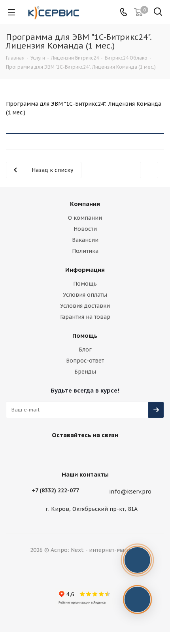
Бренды (85, 371)
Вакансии (85, 239)
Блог (85, 349)
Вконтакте (53, 453)
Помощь (85, 283)
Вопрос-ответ (85, 360)
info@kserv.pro (130, 491)
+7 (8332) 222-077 (55, 490)
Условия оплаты (85, 294)
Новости (85, 228)
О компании (85, 217)
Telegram (73, 453)
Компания (85, 204)
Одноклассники (113, 453)
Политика (85, 250)
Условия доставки (85, 305)
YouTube (93, 453)
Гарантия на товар (85, 316)
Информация (85, 269)
